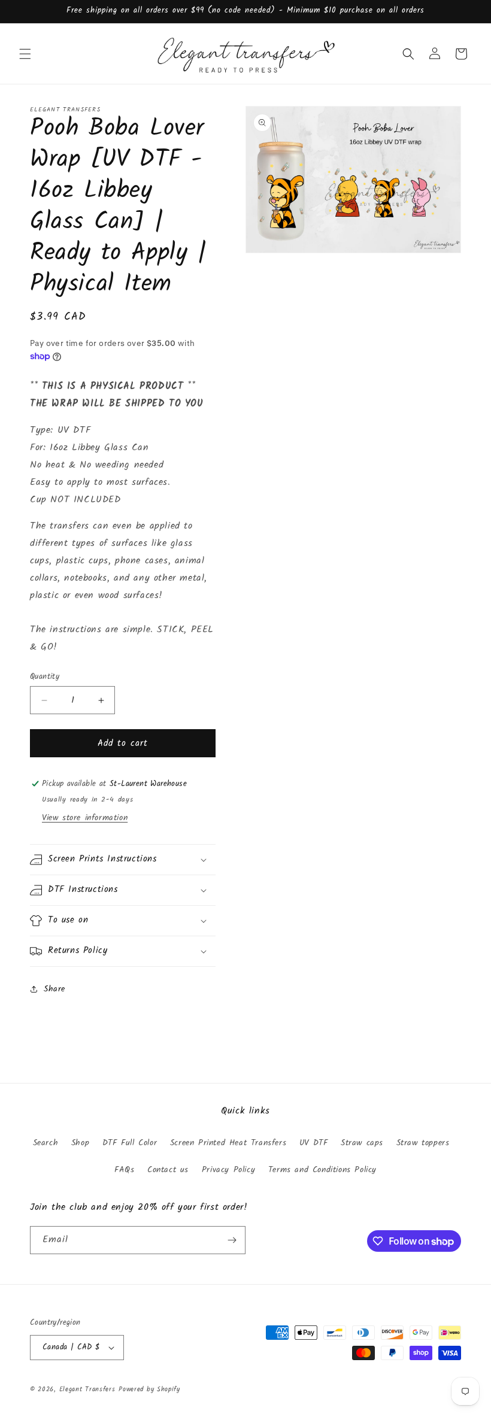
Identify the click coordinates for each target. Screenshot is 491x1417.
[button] (25, 54)
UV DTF (313, 1142)
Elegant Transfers (87, 1389)
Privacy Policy (228, 1169)
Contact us (168, 1169)
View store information (85, 817)
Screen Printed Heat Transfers (228, 1142)
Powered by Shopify (149, 1389)
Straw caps (362, 1142)
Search (46, 1142)
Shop (80, 1142)
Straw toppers (423, 1142)
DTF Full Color (129, 1142)
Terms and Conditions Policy (322, 1169)
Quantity (44, 677)
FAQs (124, 1169)
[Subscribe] (232, 1240)
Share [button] (54, 989)
